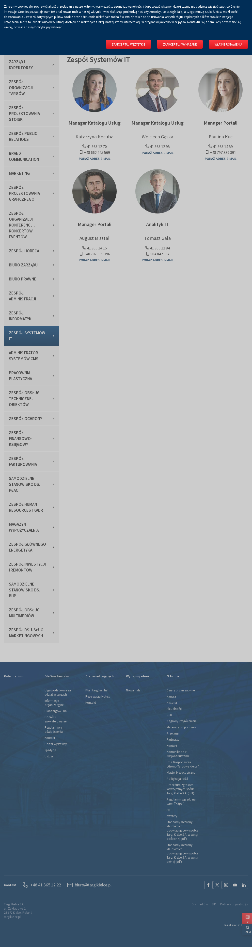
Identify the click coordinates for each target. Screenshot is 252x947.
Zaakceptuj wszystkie (128, 44)
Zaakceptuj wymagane (180, 44)
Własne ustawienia (228, 44)
